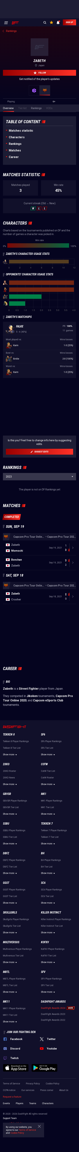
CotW (44, 764)
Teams (32, 1103)
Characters (17, 137)
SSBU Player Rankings (14, 830)
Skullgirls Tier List (12, 926)
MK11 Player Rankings (14, 1008)
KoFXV (45, 942)
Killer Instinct (51, 912)
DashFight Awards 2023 (53, 1014)
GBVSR (7, 794)
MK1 (43, 794)
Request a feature (12, 1097)
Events (6, 1103)
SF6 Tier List (47, 748)
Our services (27, 1090)
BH (42, 853)
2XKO (6, 764)
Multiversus (11, 942)
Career (14, 157)
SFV (43, 972)
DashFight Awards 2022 (53, 1020)
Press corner (46, 1090)
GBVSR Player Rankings (15, 800)
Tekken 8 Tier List (12, 748)
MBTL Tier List (10, 985)
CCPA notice (9, 1090)
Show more (8, 754)
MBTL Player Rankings (14, 978)
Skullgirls (10, 912)
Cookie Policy (52, 1083)
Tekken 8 (9, 734)
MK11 (6, 1001)
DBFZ (6, 853)
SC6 (43, 883)
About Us (63, 1090)
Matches (15, 150)
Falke (19, 326)
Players (19, 1103)
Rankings (15, 144)
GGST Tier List (10, 896)
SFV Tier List (47, 985)
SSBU (6, 823)
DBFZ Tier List (10, 866)
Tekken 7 (47, 823)
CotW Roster (47, 777)
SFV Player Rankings (51, 978)
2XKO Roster (9, 771)
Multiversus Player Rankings (17, 949)
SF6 (43, 734)
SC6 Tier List (47, 896)
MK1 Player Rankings (51, 800)
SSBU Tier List (10, 837)
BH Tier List (47, 866)
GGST (6, 883)
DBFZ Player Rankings (14, 860)
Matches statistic (21, 130)
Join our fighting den (21, 1032)
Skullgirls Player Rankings (16, 919)
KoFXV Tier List (48, 955)
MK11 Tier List (10, 1015)
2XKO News (9, 777)
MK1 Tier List (47, 807)
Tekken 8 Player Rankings (16, 741)
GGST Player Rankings (14, 889)
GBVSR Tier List (11, 807)
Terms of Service (11, 1083)
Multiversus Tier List (13, 955)
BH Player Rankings (51, 860)
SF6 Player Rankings (51, 741)
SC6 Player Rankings (51, 889)
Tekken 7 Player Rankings (54, 830)
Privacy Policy (33, 1083)
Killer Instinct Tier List (52, 926)
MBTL (6, 972)
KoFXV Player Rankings (52, 949)
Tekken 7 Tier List (50, 837)
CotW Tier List (48, 771)
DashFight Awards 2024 (53, 1008)
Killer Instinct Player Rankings (56, 919)
